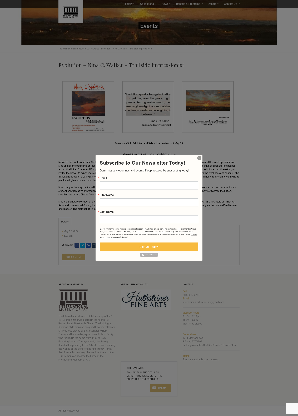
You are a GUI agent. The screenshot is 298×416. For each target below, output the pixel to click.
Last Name (107, 211)
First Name (107, 195)
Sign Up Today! (149, 247)
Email (103, 178)
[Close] (199, 158)
